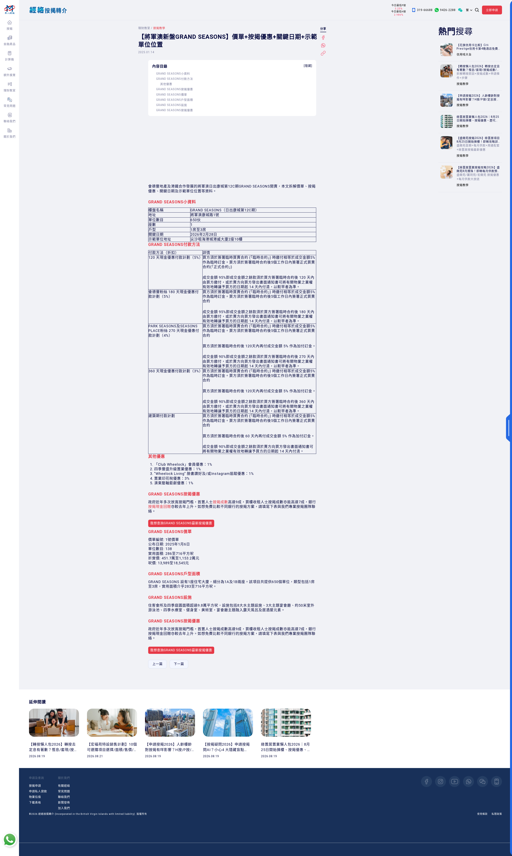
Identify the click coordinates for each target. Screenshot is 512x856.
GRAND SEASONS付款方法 (174, 78)
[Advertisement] (232, 150)
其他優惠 (166, 84)
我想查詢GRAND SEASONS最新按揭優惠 (181, 523)
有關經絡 (64, 785)
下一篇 (179, 664)
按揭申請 (35, 785)
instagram (440, 781)
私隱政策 (497, 814)
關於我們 (10, 136)
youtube (454, 781)
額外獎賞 (10, 75)
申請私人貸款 (38, 791)
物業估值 (35, 796)
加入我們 (64, 808)
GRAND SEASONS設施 (171, 105)
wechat (482, 781)
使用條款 (482, 814)
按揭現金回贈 (159, 506)
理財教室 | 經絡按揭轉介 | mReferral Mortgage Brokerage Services (9, 9)
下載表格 (35, 802)
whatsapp (468, 781)
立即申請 (492, 10)
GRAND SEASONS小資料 (173, 73)
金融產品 (10, 44)
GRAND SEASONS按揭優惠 (174, 89)
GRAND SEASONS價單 (171, 94)
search (477, 10)
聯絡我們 (10, 121)
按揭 (10, 28)
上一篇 (157, 664)
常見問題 (10, 105)
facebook (426, 781)
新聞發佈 (64, 802)
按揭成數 (220, 502)
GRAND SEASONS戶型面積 (174, 99)
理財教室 (10, 90)
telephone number (496, 781)
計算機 (9, 59)
